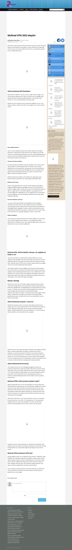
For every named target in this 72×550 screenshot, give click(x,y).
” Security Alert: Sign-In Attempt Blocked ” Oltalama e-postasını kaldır (58, 81)
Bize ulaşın (30, 510)
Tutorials (21, 9)
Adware (41, 9)
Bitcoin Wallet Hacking (55, 46)
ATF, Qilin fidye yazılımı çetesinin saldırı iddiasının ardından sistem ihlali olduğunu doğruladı (56, 123)
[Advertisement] (36, 22)
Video (26, 9)
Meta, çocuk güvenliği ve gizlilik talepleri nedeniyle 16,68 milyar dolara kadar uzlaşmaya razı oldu (16, 537)
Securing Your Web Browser (56, 67)
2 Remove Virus (11, 4)
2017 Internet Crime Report (56, 61)
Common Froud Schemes (56, 64)
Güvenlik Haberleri (13, 9)
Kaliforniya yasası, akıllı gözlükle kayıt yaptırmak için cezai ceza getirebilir (58, 104)
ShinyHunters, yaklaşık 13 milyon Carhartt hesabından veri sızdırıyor (58, 89)
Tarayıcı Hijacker (33, 9)
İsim (25, 495)
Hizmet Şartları (31, 516)
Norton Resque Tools (55, 58)
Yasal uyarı (30, 518)
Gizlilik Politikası (31, 514)
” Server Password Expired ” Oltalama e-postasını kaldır (58, 97)
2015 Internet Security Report (57, 70)
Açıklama (30, 512)
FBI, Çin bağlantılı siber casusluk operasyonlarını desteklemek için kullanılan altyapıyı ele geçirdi (55, 113)
